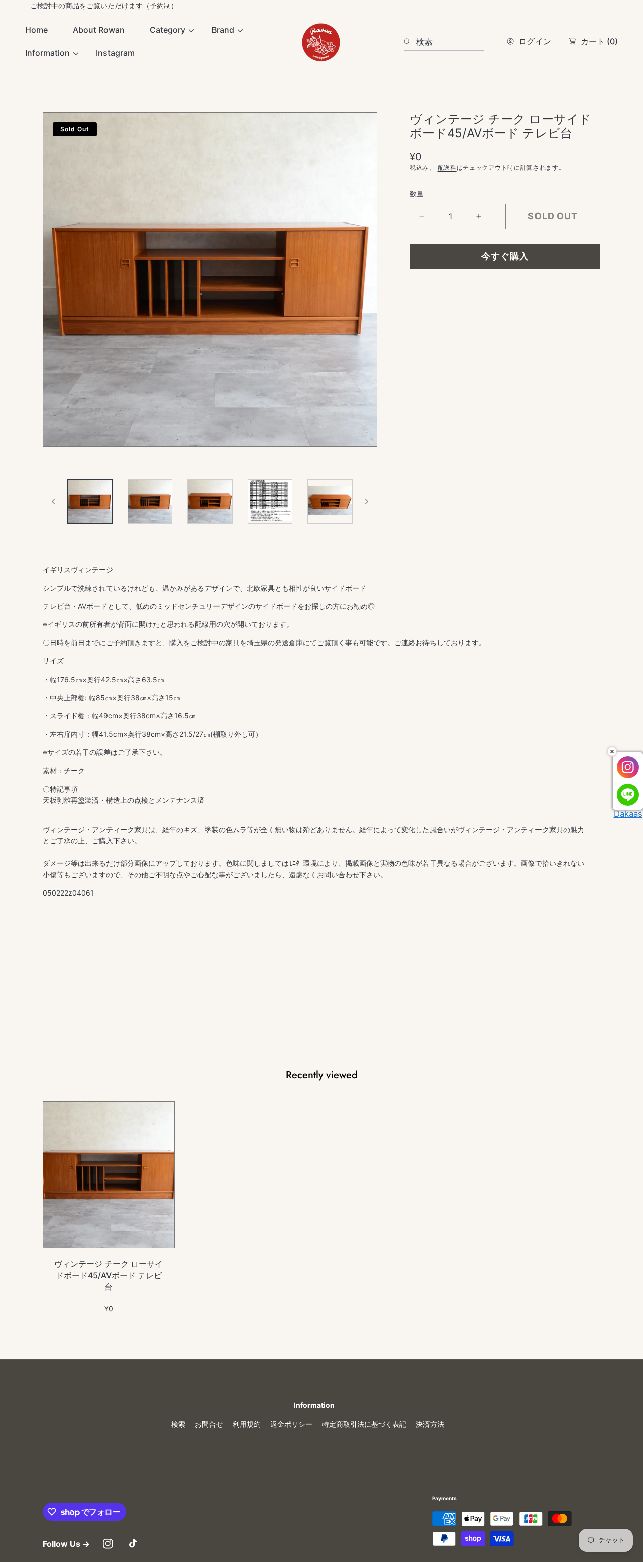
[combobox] (444, 42)
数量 (417, 193)
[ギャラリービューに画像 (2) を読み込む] (150, 501)
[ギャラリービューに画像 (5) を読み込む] (330, 501)
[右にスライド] (366, 501)
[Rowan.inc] (321, 41)
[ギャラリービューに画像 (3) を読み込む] (210, 501)
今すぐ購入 (505, 256)
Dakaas (628, 814)
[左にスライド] (54, 501)
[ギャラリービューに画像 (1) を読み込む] (90, 501)
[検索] (410, 42)
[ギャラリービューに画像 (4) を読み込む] (270, 501)
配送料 (447, 167)
